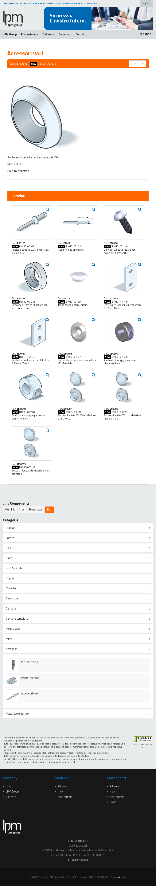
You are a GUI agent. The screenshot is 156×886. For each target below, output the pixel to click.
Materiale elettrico (17, 713)
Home (9, 786)
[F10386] (124, 222)
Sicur (50, 509)
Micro (9, 639)
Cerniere (11, 608)
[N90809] (124, 333)
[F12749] (32, 278)
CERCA (146, 34)
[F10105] (32, 222)
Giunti (9, 558)
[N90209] (32, 443)
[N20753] (32, 333)
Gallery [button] (47, 34)
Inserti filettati (30, 678)
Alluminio (9, 509)
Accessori (12, 649)
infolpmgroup (78, 859)
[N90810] (32, 388)
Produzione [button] (28, 34)
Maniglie (11, 588)
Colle (9, 548)
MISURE (139, 63)
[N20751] (124, 278)
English (146, 3)
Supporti (11, 578)
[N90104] (78, 333)
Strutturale (35, 509)
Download (65, 34)
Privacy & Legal (118, 877)
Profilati (11, 528)
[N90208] (124, 388)
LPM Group (10, 34)
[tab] (78, 527)
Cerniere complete (17, 618)
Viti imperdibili (29, 662)
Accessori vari (29, 693)
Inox (21, 509)
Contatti (81, 34)
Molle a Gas (13, 628)
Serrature (12, 598)
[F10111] (78, 222)
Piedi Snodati (14, 568)
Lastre (10, 538)
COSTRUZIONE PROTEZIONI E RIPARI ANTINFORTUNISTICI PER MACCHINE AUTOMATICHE (50, 3)
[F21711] (78, 278)
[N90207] (78, 388)
